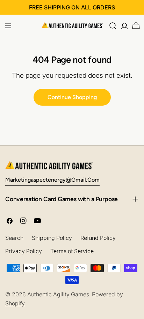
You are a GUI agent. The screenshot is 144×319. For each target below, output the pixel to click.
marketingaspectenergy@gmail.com (52, 179)
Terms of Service (72, 251)
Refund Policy (98, 237)
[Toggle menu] (8, 26)
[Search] (113, 26)
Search (14, 237)
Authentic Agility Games (58, 294)
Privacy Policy (23, 251)
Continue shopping (72, 97)
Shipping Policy (52, 237)
